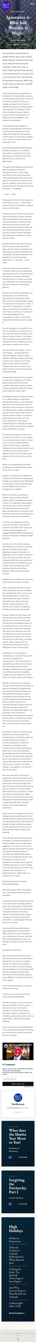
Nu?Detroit (18, 1104)
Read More (18, 1112)
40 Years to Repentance (15, 1240)
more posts (15, 1108)
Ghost (19, 1336)
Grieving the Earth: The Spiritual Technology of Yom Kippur (16, 1275)
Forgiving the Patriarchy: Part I (18, 1185)
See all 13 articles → (16, 1313)
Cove (32, 1086)
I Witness (12, 1176)
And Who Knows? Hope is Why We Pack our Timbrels (17, 1292)
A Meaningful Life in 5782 (16, 1304)
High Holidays (17, 11)
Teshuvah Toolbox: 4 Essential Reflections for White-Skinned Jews (16, 1255)
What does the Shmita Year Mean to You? (17, 1136)
